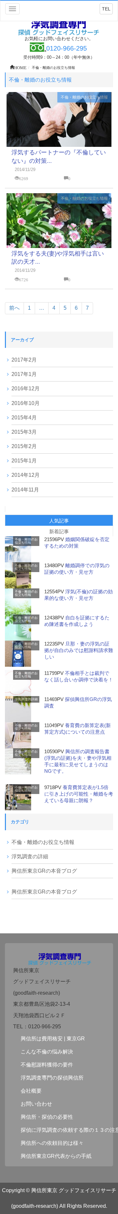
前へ (14, 308)
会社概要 (31, 1091)
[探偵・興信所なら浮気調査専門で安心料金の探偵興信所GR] (59, 26)
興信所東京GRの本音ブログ (44, 871)
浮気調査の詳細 (26, 699)
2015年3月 (24, 432)
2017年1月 (24, 374)
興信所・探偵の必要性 (47, 1117)
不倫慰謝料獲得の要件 (47, 1064)
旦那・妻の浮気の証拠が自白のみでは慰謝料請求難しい (78, 650)
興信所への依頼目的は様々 (52, 1143)
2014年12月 (25, 475)
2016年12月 (25, 388)
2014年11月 (25, 489)
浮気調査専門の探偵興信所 (52, 1078)
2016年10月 (25, 403)
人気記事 (59, 520)
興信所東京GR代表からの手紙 (56, 1156)
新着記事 (59, 531)
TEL (106, 8)
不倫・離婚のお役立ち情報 (84, 97)
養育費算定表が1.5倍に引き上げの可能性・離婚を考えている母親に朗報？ (78, 794)
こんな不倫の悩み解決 (47, 1051)
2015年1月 (24, 460)
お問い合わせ (36, 1104)
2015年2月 (24, 446)
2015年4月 (24, 417)
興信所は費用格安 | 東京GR (53, 1038)
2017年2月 (24, 360)
